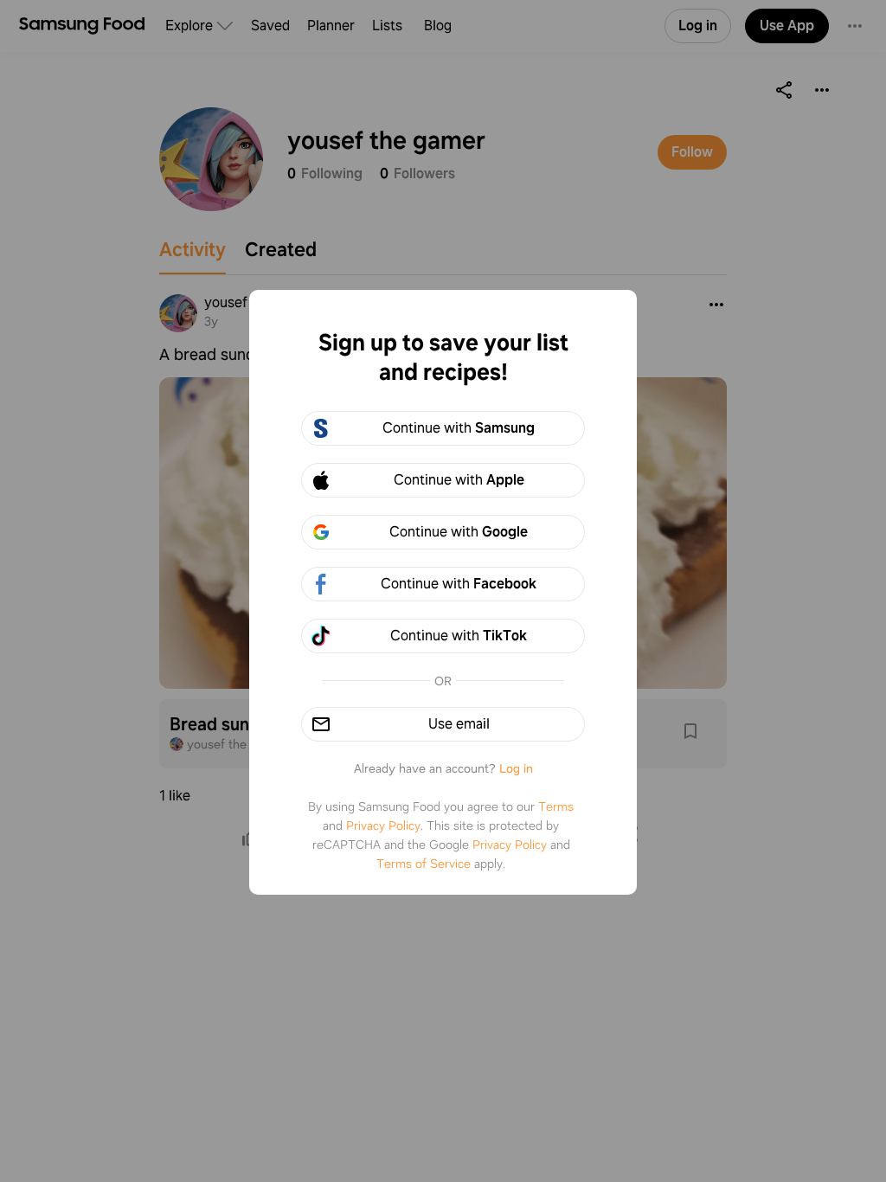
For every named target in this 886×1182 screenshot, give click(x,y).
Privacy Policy (383, 825)
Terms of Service (423, 863)
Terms (556, 806)
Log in (516, 768)
